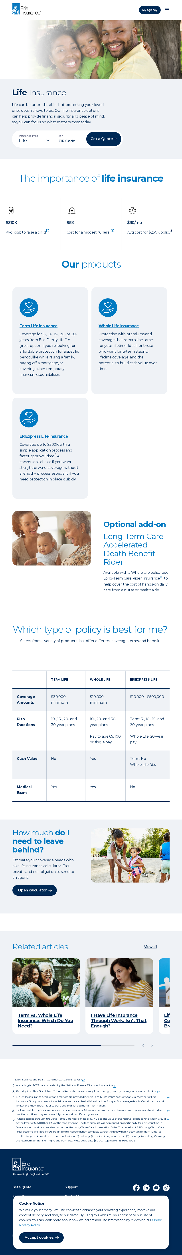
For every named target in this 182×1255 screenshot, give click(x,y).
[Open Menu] (167, 10)
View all (150, 947)
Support (71, 1187)
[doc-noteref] (47, 232)
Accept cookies (39, 1237)
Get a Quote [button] (102, 139)
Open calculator (32, 890)
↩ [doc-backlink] (83, 1080)
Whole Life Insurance (119, 325)
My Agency (149, 10)
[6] (161, 576)
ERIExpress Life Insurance (44, 436)
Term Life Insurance (38, 325)
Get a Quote (21, 1187)
